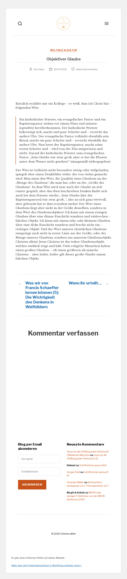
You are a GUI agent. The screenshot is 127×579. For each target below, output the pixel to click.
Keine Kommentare (87, 69)
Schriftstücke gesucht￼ (92, 465)
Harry (41, 69)
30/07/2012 (60, 69)
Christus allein (68, 533)
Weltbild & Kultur (63, 50)
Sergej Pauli (73, 472)
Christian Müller (75, 482)
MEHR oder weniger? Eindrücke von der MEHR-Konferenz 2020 (86, 496)
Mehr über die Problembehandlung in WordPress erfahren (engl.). (46, 565)
